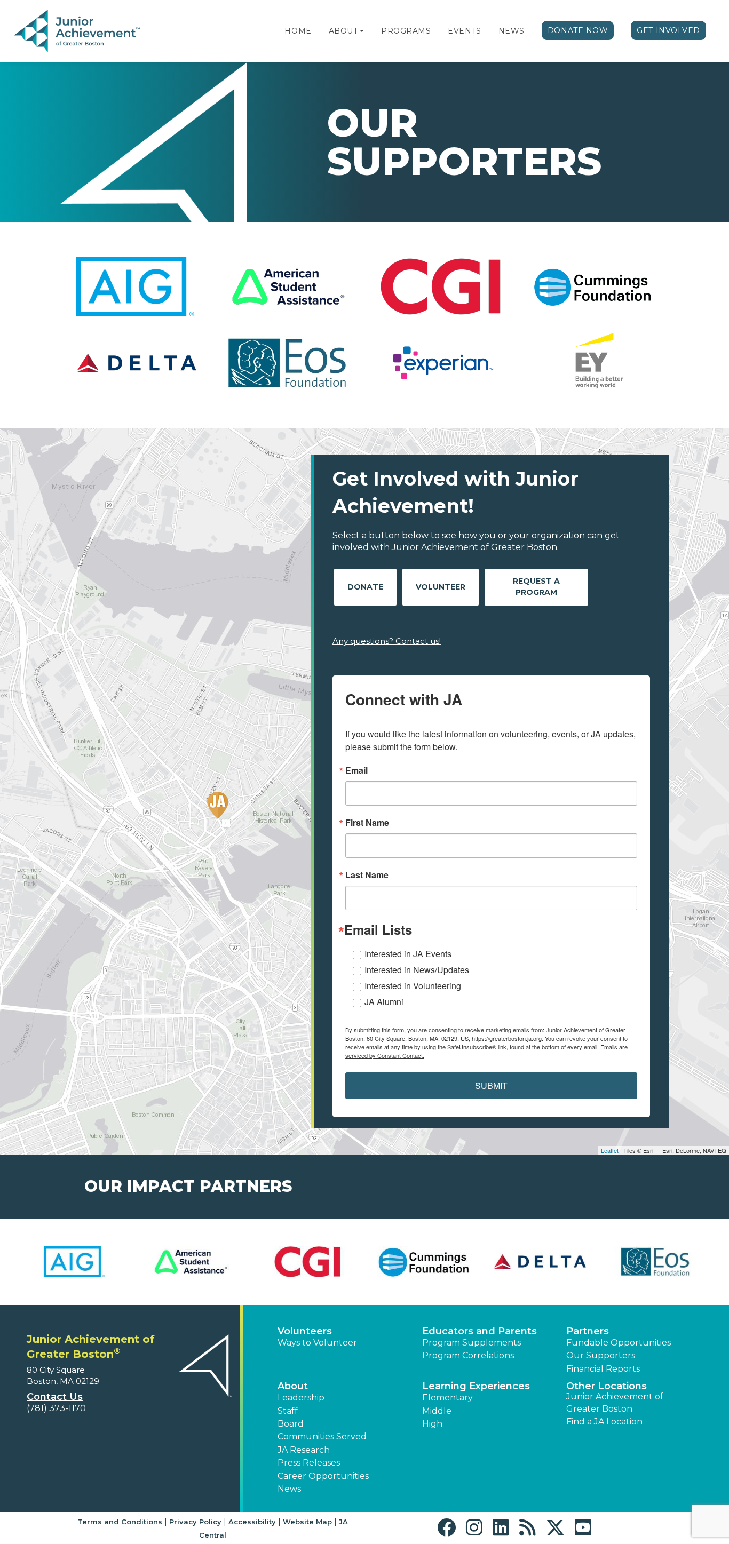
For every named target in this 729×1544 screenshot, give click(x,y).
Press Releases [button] (309, 1463)
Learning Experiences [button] (476, 1386)
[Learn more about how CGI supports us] (306, 1262)
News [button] (289, 1489)
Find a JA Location (604, 1421)
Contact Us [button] (55, 1397)
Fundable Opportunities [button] (618, 1343)
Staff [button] (288, 1411)
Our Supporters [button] (600, 1355)
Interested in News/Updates (416, 970)
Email (356, 770)
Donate (365, 587)
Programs (406, 31)
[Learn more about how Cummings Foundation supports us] (423, 1262)
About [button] (293, 1386)
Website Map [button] (307, 1521)
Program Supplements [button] (471, 1343)
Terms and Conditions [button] (119, 1521)
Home (297, 31)
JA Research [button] (304, 1450)
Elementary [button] (447, 1397)
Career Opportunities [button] (323, 1476)
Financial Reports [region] (603, 1369)
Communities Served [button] (322, 1436)
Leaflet (610, 1150)
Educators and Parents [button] (479, 1331)
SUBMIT (491, 1085)
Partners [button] (587, 1331)
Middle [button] (436, 1411)
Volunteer (440, 587)
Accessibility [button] (252, 1521)
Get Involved (668, 30)
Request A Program (536, 586)
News (511, 31)
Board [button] (291, 1424)
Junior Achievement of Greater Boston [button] (614, 1402)
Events (464, 31)
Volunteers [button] (305, 1331)
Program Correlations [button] (468, 1355)
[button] (362, 31)
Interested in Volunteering (412, 986)
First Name (367, 822)
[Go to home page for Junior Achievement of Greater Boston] (78, 31)
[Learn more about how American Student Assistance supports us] (190, 1262)
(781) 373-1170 (56, 1408)
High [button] (432, 1424)
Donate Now (578, 30)
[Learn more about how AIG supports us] (74, 1262)
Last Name (367, 875)
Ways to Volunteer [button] (317, 1343)
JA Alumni (383, 1002)
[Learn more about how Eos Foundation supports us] (655, 1262)
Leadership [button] (301, 1397)
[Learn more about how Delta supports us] (539, 1262)
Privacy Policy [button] (195, 1521)
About (343, 31)
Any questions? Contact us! (386, 641)
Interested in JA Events (407, 954)
